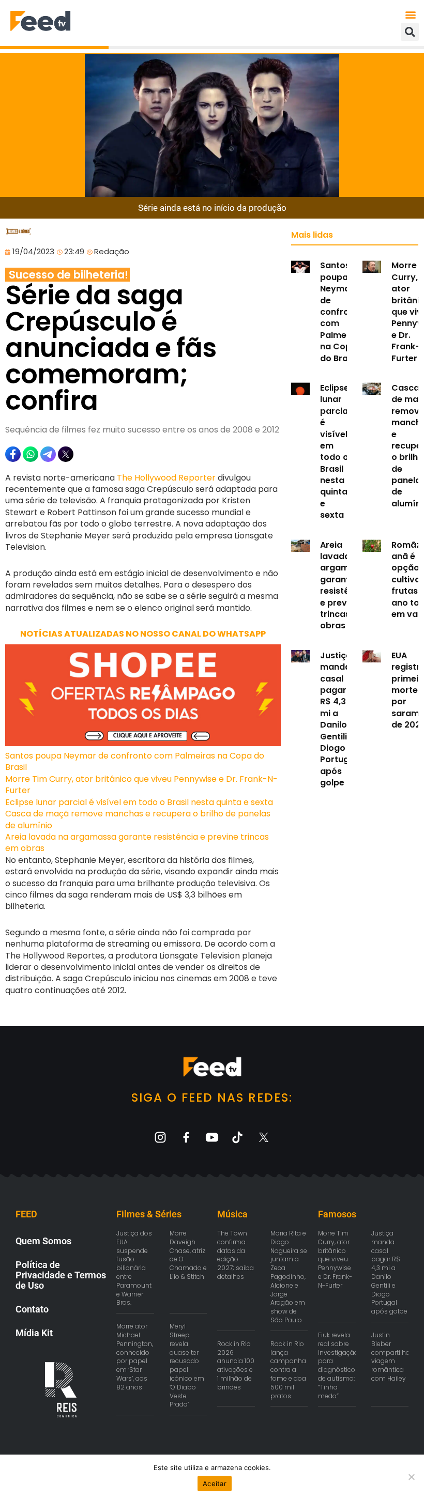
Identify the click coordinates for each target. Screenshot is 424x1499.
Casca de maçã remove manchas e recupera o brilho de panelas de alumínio (137, 819)
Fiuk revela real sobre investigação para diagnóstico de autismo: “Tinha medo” (338, 1365)
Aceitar (214, 1483)
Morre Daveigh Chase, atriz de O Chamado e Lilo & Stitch (188, 1255)
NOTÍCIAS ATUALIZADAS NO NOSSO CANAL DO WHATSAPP (143, 634)
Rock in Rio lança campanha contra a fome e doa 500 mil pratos (288, 1369)
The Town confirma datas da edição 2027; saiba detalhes (235, 1255)
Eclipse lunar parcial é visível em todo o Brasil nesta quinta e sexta (139, 802)
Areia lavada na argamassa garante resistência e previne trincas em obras (137, 842)
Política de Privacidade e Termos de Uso (61, 1275)
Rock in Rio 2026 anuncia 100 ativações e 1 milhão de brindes (235, 1365)
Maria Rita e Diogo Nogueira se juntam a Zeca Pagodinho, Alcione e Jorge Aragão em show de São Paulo (288, 1276)
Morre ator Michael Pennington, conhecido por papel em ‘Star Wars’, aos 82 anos (134, 1357)
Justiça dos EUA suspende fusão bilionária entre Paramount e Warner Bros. (134, 1268)
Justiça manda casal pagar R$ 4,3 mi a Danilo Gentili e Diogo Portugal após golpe (338, 719)
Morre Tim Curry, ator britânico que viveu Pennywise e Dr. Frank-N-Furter (141, 784)
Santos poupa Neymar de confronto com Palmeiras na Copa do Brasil (134, 761)
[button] (410, 14)
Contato (32, 1309)
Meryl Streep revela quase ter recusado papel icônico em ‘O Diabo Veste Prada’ (187, 1365)
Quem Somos (43, 1240)
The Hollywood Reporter (166, 478)
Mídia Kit (34, 1332)
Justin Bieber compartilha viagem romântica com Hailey (390, 1357)
